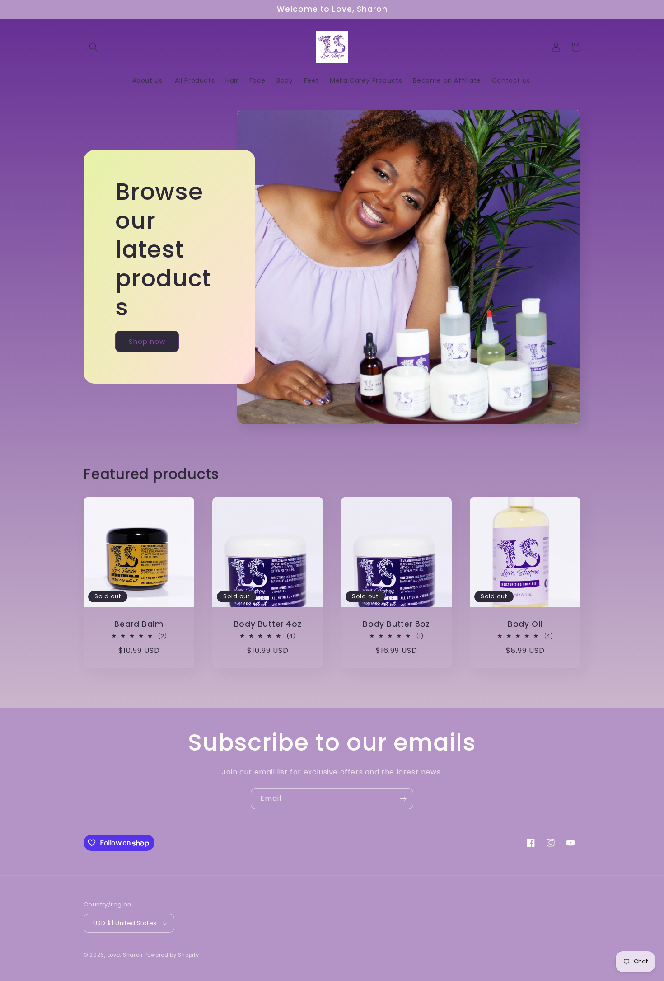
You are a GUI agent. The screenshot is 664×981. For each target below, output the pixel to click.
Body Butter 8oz (396, 624)
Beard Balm (139, 624)
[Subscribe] (403, 798)
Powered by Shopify (172, 954)
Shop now (147, 341)
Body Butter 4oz (268, 624)
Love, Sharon (125, 954)
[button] (93, 47)
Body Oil (525, 624)
